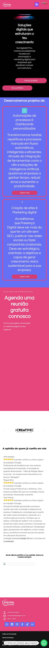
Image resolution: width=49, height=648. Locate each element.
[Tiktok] (27, 624)
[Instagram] (17, 624)
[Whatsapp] (7, 624)
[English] (42, 3)
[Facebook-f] (22, 624)
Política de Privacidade (9, 634)
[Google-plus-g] (32, 624)
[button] (37, 4)
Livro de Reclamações (9, 641)
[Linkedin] (12, 624)
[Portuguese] (45, 3)
